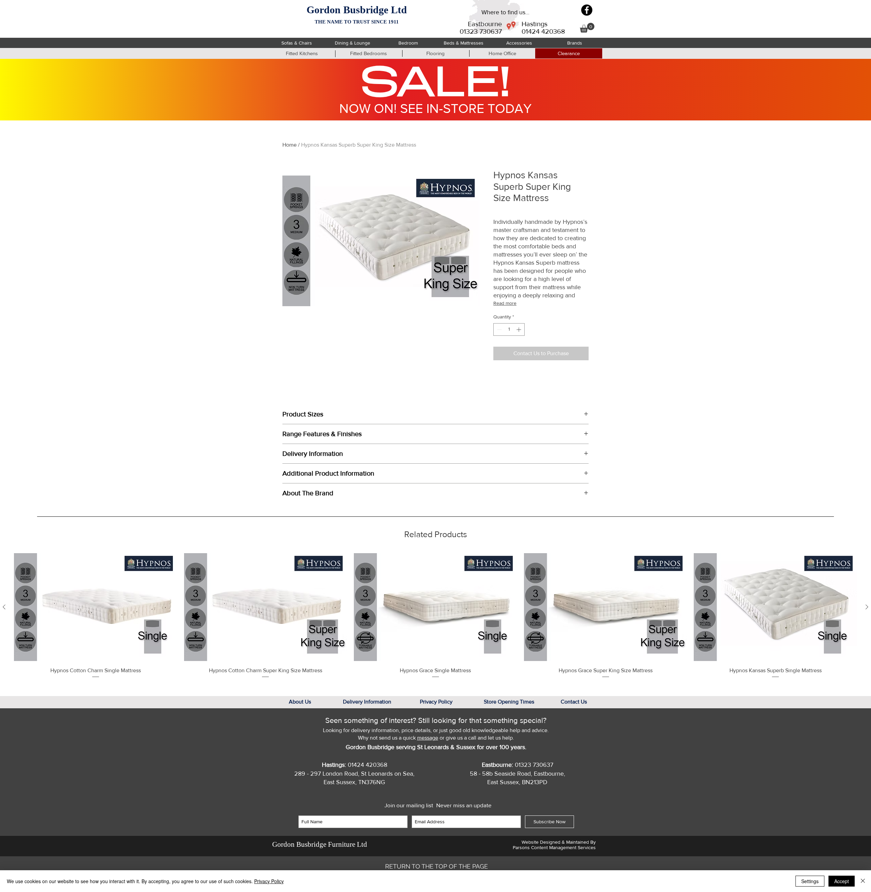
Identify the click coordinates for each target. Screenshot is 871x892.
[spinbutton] (509, 329)
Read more (504, 303)
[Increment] (519, 329)
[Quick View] (95, 607)
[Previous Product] (4, 607)
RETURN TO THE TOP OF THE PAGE (436, 866)
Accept (841, 881)
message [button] (427, 738)
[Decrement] (498, 329)
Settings (810, 881)
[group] (435, 615)
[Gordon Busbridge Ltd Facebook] (586, 10)
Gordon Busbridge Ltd (357, 9)
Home (289, 145)
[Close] (863, 881)
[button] (587, 28)
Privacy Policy (269, 881)
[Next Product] (867, 607)
